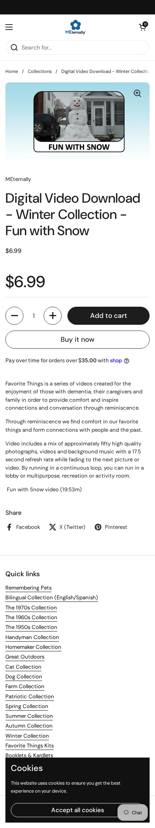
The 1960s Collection (31, 617)
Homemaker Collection (33, 647)
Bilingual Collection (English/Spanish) (51, 597)
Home (11, 71)
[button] (142, 27)
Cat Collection (23, 666)
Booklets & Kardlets (29, 755)
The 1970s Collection (31, 607)
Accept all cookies (77, 810)
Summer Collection (29, 716)
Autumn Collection (29, 725)
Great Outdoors (24, 656)
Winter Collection (27, 735)
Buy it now (77, 339)
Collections (40, 71)
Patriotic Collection (29, 696)
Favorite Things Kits (29, 745)
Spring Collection (26, 706)
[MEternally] (75, 27)
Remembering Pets (28, 587)
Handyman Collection (32, 637)
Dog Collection (23, 676)
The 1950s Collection (31, 627)
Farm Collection (24, 686)
